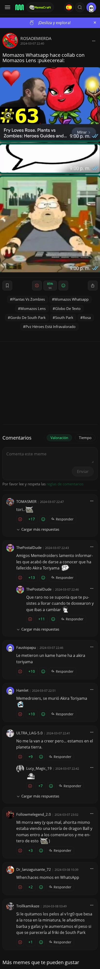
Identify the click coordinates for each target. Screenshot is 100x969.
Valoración (59, 437)
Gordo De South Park (28, 317)
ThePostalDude (28, 547)
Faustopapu (26, 647)
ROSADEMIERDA (35, 38)
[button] (80, 7)
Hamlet (22, 690)
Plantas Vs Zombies (28, 299)
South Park (64, 317)
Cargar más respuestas (40, 529)
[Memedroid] (19, 7)
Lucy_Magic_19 (39, 768)
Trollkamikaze (27, 905)
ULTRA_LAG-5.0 (29, 732)
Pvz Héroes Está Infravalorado (50, 326)
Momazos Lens (33, 308)
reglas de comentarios (65, 483)
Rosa (87, 317)
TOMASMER (26, 501)
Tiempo (85, 437)
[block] (94, 41)
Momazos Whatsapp (71, 299)
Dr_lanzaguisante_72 (33, 869)
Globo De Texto (68, 308)
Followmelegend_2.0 (33, 814)
